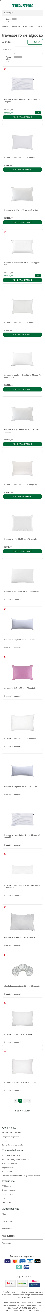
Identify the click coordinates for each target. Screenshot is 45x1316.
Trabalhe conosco (9, 1190)
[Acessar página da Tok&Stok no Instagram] (19, 1116)
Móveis (5, 26)
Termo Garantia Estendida (12, 1145)
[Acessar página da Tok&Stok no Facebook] (12, 1116)
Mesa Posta (7, 1229)
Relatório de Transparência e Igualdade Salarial (21, 1176)
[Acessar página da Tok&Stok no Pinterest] (26, 1116)
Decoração (7, 1221)
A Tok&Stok (6, 1186)
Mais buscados (8, 1236)
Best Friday (6, 1202)
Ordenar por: (7, 49)
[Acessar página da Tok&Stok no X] (33, 1116)
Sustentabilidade (8, 1194)
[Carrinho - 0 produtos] (41, 5)
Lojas (4, 1198)
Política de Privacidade (11, 1155)
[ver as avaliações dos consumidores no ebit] (10, 1283)
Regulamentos (8, 1167)
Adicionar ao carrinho (22, 117)
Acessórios (16, 26)
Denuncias (6, 1141)
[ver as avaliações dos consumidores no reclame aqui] (22, 1283)
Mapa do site (7, 1172)
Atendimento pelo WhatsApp (13, 1133)
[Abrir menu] (7, 5)
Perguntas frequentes (10, 1137)
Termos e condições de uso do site (16, 1159)
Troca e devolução (9, 1163)
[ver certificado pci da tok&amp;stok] (34, 1283)
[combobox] (28, 50)
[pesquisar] (40, 12)
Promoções (28, 26)
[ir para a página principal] (22, 5)
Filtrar (37, 42)
